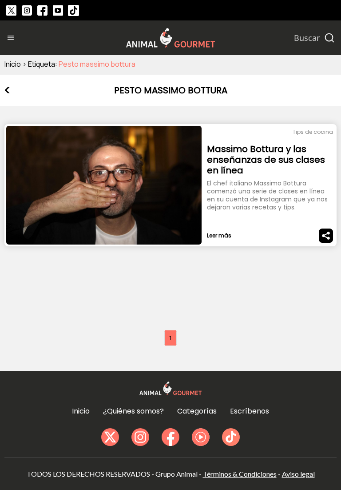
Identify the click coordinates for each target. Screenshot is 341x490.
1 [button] (170, 337)
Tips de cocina (313, 132)
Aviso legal (298, 474)
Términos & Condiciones (240, 474)
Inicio (12, 64)
